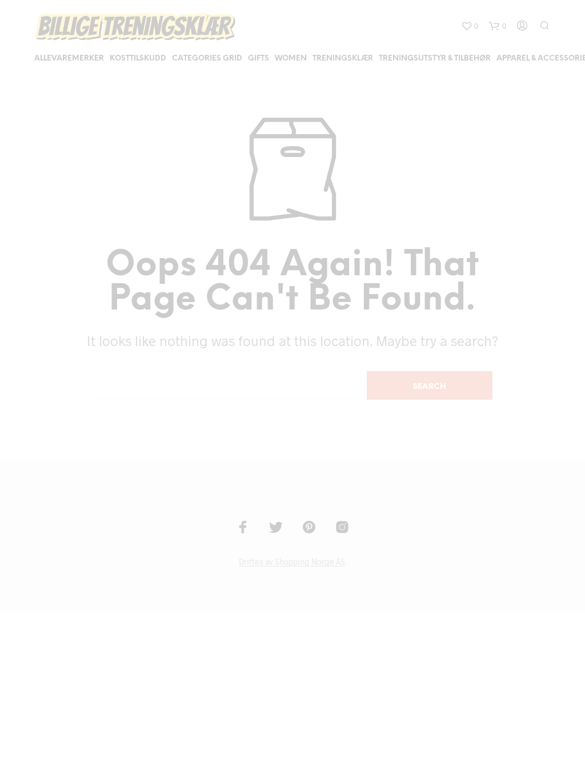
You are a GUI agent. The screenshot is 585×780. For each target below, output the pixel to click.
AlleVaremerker (69, 58)
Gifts (258, 58)
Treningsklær (342, 58)
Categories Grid (207, 58)
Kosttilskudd (138, 58)
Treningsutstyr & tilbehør (435, 58)
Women (291, 58)
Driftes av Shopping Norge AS (292, 561)
